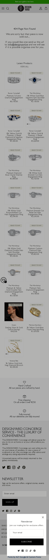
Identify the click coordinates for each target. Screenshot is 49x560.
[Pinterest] (34, 551)
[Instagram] (27, 551)
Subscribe (26, 542)
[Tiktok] (31, 551)
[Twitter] (19, 551)
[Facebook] (23, 551)
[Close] (43, 517)
